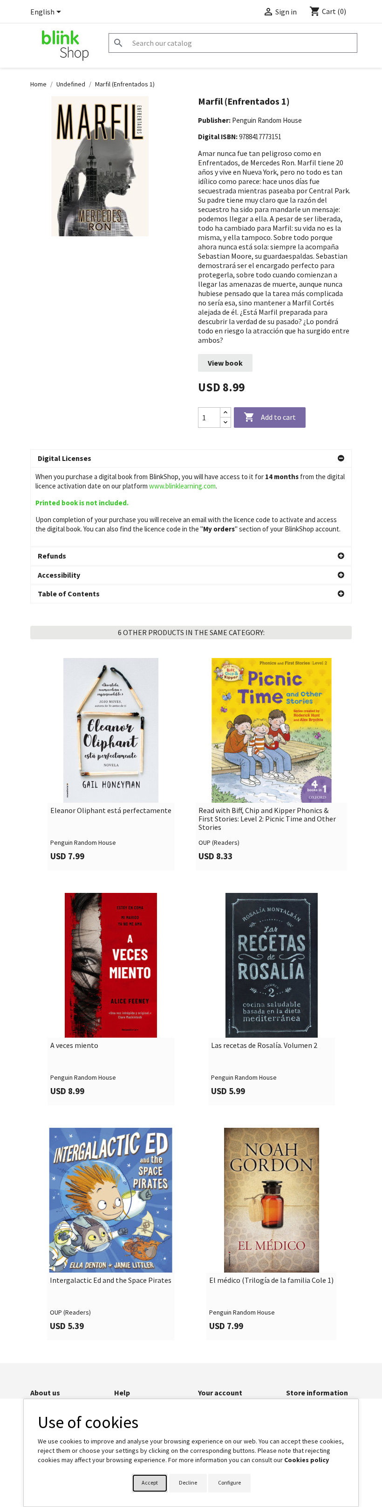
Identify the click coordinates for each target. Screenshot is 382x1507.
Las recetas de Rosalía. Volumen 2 (264, 1045)
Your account (220, 1392)
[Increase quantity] (225, 412)
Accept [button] (150, 1482)
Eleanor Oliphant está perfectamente (110, 811)
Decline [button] (188, 1482)
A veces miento (74, 1045)
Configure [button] (229, 1482)
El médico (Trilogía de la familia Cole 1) (271, 1280)
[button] (191, 458)
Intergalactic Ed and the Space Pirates (110, 1280)
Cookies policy (306, 1460)
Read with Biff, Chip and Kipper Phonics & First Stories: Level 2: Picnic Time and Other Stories (267, 819)
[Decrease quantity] (225, 422)
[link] (110, 764)
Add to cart (270, 417)
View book (225, 363)
